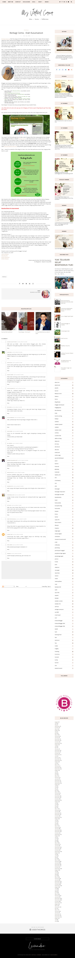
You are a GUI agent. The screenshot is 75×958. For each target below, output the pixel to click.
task (56, 632)
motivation (57, 536)
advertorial (57, 385)
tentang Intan (58, 634)
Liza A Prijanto (4, 254)
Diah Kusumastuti (11, 388)
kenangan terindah (59, 494)
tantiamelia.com (10, 494)
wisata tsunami (58, 668)
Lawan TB (57, 519)
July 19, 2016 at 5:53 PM (17, 407)
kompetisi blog (58, 505)
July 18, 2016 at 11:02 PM (22, 341)
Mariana (9, 553)
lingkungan (57, 531)
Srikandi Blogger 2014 (60, 626)
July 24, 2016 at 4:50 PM (20, 494)
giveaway (57, 469)
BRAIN (46, 1)
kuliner (56, 517)
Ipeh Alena (9, 407)
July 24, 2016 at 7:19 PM (16, 505)
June (56, 756)
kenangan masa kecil (60, 491)
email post (57, 452)
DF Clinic (57, 444)
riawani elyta (10, 486)
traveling (57, 651)
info (56, 477)
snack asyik (57, 615)
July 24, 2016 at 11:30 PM (21, 519)
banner (56, 390)
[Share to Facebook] (19, 283)
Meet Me (10, 1)
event (56, 460)
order (56, 542)
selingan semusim (59, 609)
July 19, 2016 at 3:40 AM (17, 352)
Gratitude (57, 472)
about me (57, 382)
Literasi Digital (58, 533)
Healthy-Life (57, 474)
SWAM (56, 629)
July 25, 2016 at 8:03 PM (16, 553)
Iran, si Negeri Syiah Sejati (67, 316)
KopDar (56, 511)
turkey (56, 660)
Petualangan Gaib (65, 331)
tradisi (56, 646)
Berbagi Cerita (22, 138)
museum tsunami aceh (60, 539)
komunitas (57, 508)
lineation (57, 528)
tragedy (56, 648)
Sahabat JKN (58, 587)
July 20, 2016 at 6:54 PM (18, 431)
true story (57, 654)
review (56, 578)
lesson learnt (58, 522)
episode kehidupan (59, 458)
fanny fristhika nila (11, 519)
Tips (56, 643)
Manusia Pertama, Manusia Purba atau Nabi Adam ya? (67, 302)
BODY (40, 1)
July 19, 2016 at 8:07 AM (20, 388)
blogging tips (58, 407)
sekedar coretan (59, 601)
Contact (18, 1)
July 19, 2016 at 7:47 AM (18, 374)
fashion (56, 463)
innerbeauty (58, 480)
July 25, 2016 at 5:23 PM (18, 544)
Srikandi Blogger (59, 620)
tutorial (56, 662)
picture (56, 559)
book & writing (58, 416)
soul (56, 617)
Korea (56, 514)
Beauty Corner (58, 393)
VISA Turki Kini (64, 338)
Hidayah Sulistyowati (12, 341)
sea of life (57, 592)
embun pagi (57, 455)
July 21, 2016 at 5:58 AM (17, 443)
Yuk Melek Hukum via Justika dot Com (66, 361)
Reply (8, 348)
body (56, 413)
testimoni (57, 640)
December (57, 726)
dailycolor (57, 441)
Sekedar (57, 598)
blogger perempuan (59, 404)
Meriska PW (4, 255)
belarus (56, 396)
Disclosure (26, 1)
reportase (57, 573)
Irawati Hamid (10, 374)
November (57, 740)
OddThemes (53, 954)
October (57, 727)
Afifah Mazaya (4, 258)
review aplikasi (58, 581)
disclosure (57, 446)
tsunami (57, 657)
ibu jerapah (9, 443)
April (56, 733)
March (56, 729)
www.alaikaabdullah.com (10, 146)
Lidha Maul (9, 352)
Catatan (57, 421)
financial (57, 466)
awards (56, 388)
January (57, 737)
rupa (56, 584)
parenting (57, 547)
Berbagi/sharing (5, 39)
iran (56, 483)
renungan (57, 570)
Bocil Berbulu (58, 410)
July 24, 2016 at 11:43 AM (19, 472)
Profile (26, 30)
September (57, 743)
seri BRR (57, 612)
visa (56, 665)
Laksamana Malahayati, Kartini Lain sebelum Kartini (66, 310)
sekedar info (58, 603)
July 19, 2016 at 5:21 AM (17, 362)
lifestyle (57, 525)
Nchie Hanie (9, 431)
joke (56, 486)
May (56, 724)
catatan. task (58, 430)
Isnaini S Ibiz (10, 534)
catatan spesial (58, 424)
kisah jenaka (58, 503)
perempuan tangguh (60, 550)
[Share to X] (23, 283)
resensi (56, 575)
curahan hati (58, 435)
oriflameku (57, 545)
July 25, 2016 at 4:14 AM (18, 534)
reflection (57, 567)
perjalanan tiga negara (60, 553)
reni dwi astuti (10, 472)
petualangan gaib (59, 556)
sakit (56, 589)
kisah (56, 500)
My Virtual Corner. (35, 954)
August (56, 722)
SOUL (33, 1)
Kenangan (57, 488)
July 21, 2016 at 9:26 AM (23, 460)
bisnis (56, 399)
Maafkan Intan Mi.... (65, 345)
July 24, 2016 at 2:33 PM (18, 486)
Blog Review (57, 402)
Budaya (56, 418)
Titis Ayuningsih (10, 417)
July (56, 723)
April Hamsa (9, 544)
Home (4, 1)
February (57, 736)
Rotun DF (9, 505)
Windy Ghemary (5, 257)
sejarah (56, 595)
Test (56, 637)
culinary (57, 432)
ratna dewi (9, 362)
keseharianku (58, 497)
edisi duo (57, 449)
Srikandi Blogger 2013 (60, 623)
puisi (56, 564)
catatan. (57, 427)
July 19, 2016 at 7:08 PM (20, 417)
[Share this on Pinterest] (26, 283)
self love (57, 606)
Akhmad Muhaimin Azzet (12, 460)
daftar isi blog (58, 438)
